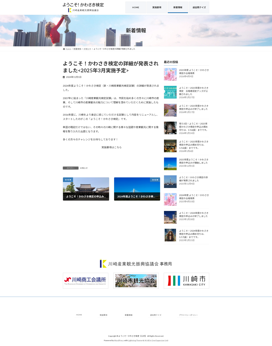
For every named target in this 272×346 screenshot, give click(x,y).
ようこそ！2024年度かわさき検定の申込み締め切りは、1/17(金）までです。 (193, 233)
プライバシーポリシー (188, 315)
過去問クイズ (155, 315)
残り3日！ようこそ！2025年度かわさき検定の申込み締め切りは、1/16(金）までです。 (193, 126)
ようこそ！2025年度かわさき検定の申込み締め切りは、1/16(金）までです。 (193, 144)
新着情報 (128, 315)
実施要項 (103, 315)
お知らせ (84, 168)
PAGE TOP (262, 333)
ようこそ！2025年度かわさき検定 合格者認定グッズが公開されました (193, 90)
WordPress (119, 340)
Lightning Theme (135, 340)
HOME (79, 315)
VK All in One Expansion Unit (156, 340)
